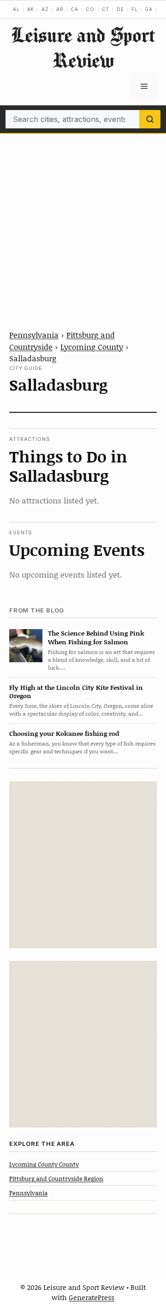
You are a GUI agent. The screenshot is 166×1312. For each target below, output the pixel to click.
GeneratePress (91, 1297)
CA (74, 9)
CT (106, 9)
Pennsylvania (34, 334)
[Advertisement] (83, 221)
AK (31, 9)
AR (60, 9)
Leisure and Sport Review (83, 47)
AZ (45, 9)
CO (90, 9)
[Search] (149, 119)
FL (134, 9)
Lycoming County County (44, 1164)
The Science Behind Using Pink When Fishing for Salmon (96, 637)
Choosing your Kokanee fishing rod (64, 733)
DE (120, 9)
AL (16, 9)
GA (149, 9)
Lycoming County (91, 346)
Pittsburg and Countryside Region (56, 1178)
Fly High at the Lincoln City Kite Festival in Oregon (76, 691)
